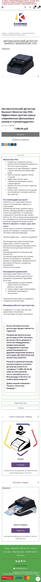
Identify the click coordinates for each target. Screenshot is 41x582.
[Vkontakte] (16, 561)
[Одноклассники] (6, 144)
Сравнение (15, 548)
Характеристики (20, 403)
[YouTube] (19, 561)
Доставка (7, 552)
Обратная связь (18, 552)
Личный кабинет (31, 552)
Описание (20, 155)
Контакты (20, 555)
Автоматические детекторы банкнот (14, 35)
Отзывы (21, 408)
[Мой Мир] (9, 144)
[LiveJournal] (15, 144)
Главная (4, 33)
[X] (12, 144)
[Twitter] (22, 561)
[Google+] (24, 561)
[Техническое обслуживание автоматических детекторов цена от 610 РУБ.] (20, 440)
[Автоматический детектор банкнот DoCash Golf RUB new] (20, 506)
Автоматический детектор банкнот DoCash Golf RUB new (20, 537)
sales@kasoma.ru (20, 374)
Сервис (7, 548)
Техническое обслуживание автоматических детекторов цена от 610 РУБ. (20, 472)
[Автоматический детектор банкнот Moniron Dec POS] (20, 64)
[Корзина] (38, 8)
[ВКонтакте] (3, 144)
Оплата (34, 548)
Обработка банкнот (15, 33)
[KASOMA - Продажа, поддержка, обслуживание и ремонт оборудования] (20, 19)
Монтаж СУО (25, 548)
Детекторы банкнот (29, 33)
